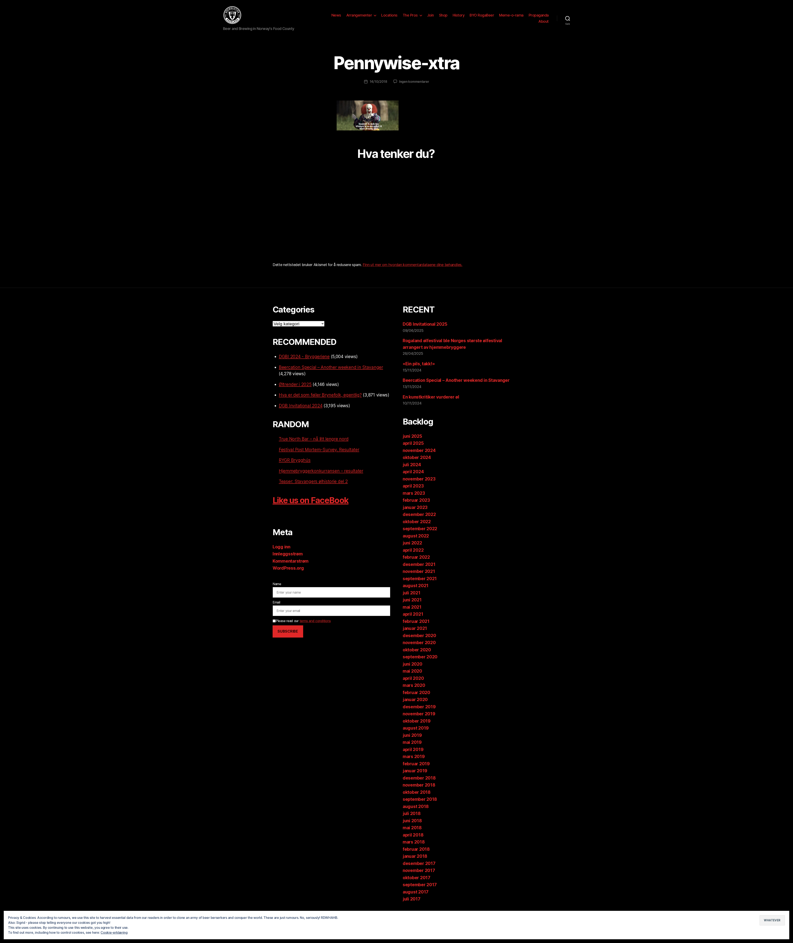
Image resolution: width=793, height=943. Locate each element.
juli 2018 (412, 813)
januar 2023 (415, 507)
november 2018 (419, 785)
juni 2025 (412, 436)
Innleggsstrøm (288, 553)
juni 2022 (412, 542)
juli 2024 (412, 464)
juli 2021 (411, 592)
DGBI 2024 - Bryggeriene (304, 356)
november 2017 (419, 870)
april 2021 (413, 614)
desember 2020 (419, 635)
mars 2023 (414, 493)
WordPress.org (288, 568)
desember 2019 (419, 706)
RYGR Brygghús (295, 460)
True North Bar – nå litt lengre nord (313, 438)
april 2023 (413, 486)
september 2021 (420, 578)
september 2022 (420, 528)
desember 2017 (419, 863)
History (459, 15)
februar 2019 (416, 763)
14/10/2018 (378, 81)
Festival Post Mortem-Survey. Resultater (319, 449)
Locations (389, 15)
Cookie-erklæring (114, 932)
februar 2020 (416, 692)
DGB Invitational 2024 (300, 405)
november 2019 (419, 713)
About (543, 21)
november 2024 (419, 450)
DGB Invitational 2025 (425, 324)
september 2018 (420, 799)
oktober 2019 (417, 721)
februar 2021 (416, 621)
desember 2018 (419, 778)
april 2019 (413, 749)
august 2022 (416, 535)
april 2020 (413, 678)
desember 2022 (419, 514)
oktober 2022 (417, 521)
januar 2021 (415, 628)
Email (276, 602)
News (336, 15)
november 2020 (419, 642)
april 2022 (413, 550)
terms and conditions (315, 621)
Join (430, 15)
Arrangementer (359, 15)
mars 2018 (414, 842)
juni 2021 (412, 599)
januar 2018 (415, 856)
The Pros (410, 15)
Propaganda (539, 15)
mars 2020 (414, 685)
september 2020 (420, 656)
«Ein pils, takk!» (419, 363)
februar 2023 (416, 500)
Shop (443, 15)
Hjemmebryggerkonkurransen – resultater (321, 470)
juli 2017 (411, 899)
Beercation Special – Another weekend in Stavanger (331, 367)
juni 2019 (412, 735)
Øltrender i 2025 (295, 384)
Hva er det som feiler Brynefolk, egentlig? (320, 395)
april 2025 (413, 443)
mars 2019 (414, 756)
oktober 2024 (417, 457)
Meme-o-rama (511, 15)
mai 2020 (412, 671)
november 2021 (419, 571)
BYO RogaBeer (482, 15)
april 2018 (413, 835)
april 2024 (413, 471)
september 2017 (420, 884)
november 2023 (419, 479)
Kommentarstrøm (291, 561)
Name (277, 584)
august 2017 (416, 891)
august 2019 (416, 728)
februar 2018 (416, 849)
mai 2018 (412, 827)
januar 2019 (415, 770)
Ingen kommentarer (414, 81)
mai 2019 (412, 742)
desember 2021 (419, 564)
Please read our (303, 621)
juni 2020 (412, 664)
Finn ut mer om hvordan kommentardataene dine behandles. (412, 265)
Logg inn (281, 546)
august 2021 (416, 585)
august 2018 (416, 806)
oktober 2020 (417, 649)
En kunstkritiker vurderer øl (431, 397)
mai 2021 (412, 607)
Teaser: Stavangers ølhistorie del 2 (313, 481)
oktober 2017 (416, 877)
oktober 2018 (417, 792)
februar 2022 (416, 557)
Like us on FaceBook (310, 500)
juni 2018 (412, 820)
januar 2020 (415, 699)
